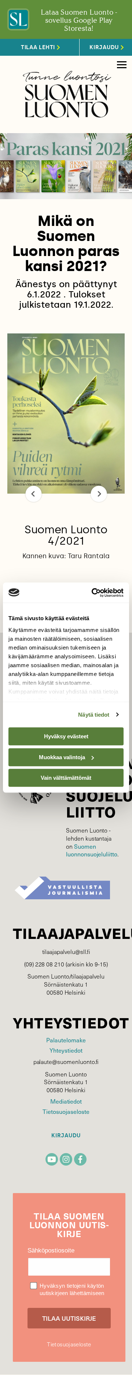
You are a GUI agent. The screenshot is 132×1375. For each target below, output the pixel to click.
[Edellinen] (33, 494)
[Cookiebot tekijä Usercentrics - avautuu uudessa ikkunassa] (93, 592)
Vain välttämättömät (66, 778)
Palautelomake (65, 1040)
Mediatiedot (66, 1101)
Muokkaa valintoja (62, 757)
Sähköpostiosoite (50, 1250)
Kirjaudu (66, 1135)
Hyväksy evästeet (66, 736)
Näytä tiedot (93, 715)
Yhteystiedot (66, 1050)
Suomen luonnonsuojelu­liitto (91, 850)
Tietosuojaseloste (66, 1111)
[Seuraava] (99, 494)
